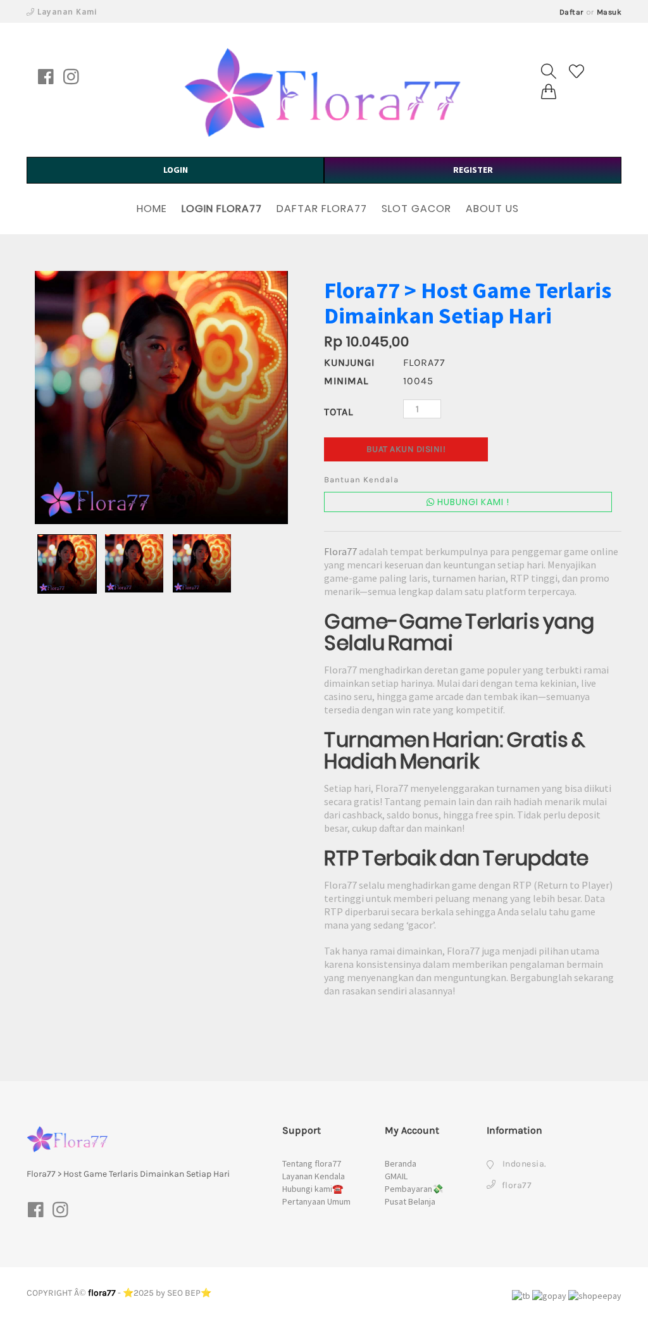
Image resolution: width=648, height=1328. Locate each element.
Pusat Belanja (410, 1201)
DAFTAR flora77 (322, 208)
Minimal (346, 381)
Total (338, 412)
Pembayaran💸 (414, 1188)
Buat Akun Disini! (406, 449)
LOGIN (175, 169)
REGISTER (473, 169)
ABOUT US (492, 208)
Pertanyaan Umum (316, 1201)
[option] (161, 397)
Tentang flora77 (311, 1163)
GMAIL (396, 1176)
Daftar (571, 12)
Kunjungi (349, 362)
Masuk (609, 12)
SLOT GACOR (416, 208)
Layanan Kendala (313, 1176)
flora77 (102, 1292)
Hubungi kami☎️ (312, 1188)
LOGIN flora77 (222, 208)
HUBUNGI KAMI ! (472, 502)
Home (152, 208)
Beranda (400, 1163)
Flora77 (340, 551)
